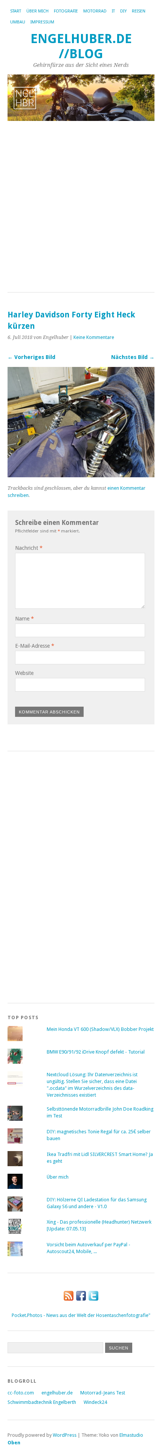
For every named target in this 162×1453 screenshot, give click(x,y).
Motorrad (95, 11)
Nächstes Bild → (132, 357)
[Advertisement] (81, 207)
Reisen (138, 11)
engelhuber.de (57, 1393)
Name (24, 619)
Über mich (37, 11)
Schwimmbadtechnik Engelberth (42, 1402)
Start (15, 11)
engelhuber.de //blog (81, 46)
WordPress (64, 1435)
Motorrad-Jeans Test (102, 1393)
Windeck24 (95, 1402)
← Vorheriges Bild (31, 357)
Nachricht (29, 548)
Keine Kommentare (93, 337)
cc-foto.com (21, 1393)
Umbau (17, 22)
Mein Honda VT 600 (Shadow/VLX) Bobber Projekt (100, 1029)
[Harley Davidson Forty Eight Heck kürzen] (81, 475)
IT (113, 11)
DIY (123, 11)
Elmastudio (131, 1435)
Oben (14, 1442)
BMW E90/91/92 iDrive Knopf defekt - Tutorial (96, 1052)
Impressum (42, 22)
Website (24, 673)
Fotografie (66, 11)
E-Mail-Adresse (34, 646)
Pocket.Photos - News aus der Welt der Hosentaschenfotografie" (81, 1315)
